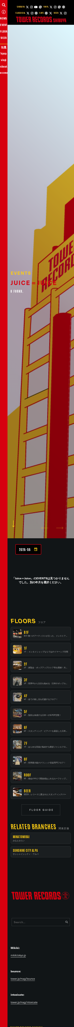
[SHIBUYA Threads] (40, 7)
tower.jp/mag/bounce (23, 978)
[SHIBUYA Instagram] (31, 7)
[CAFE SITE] (46, 13)
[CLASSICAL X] (28, 13)
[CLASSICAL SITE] (36, 13)
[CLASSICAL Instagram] (32, 13)
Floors (23, 620)
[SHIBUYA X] (27, 7)
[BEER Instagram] (65, 13)
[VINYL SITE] (63, 7)
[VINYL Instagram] (55, 7)
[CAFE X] (50, 13)
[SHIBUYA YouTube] (36, 7)
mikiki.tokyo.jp (18, 955)
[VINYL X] (51, 7)
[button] (3, 5)
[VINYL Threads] (59, 7)
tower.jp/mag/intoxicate (24, 1002)
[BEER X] (61, 13)
